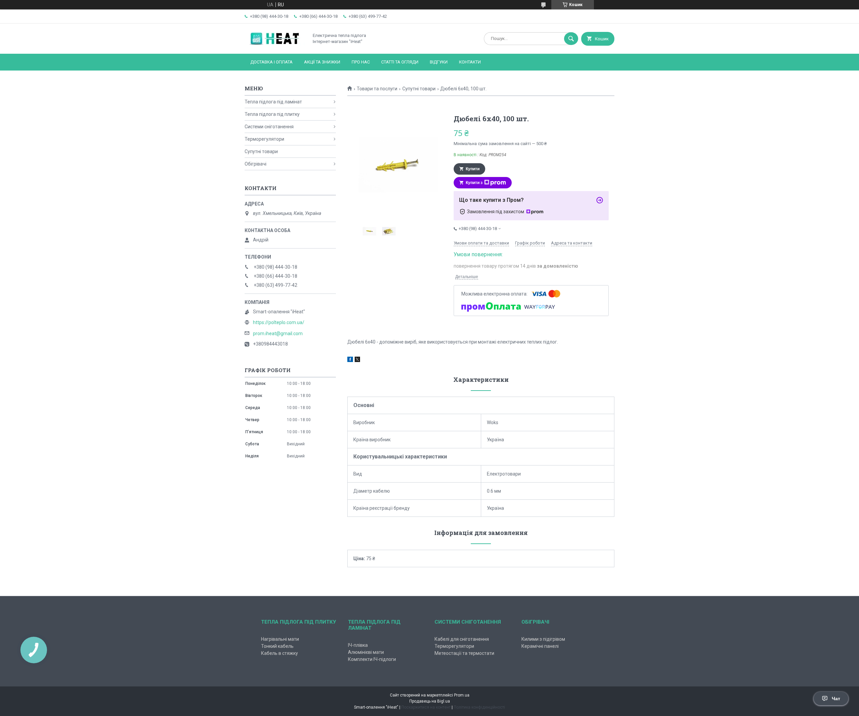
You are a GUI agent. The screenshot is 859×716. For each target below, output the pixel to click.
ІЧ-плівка (358, 645)
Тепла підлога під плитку (272, 114)
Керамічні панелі (540, 646)
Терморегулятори (264, 139)
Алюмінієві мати (366, 652)
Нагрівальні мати (280, 639)
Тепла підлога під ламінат (273, 101)
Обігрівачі (255, 164)
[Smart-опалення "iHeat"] (275, 45)
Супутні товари (419, 88)
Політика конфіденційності (479, 707)
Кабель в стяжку (279, 653)
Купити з (474, 182)
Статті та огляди (399, 61)
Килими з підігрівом (543, 639)
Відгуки (439, 61)
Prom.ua (461, 695)
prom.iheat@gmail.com (278, 333)
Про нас (361, 61)
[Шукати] (571, 38)
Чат (836, 698)
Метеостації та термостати (464, 653)
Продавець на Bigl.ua (429, 701)
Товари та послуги (377, 88)
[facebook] (350, 360)
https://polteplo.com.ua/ (278, 322)
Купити (472, 169)
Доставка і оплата (271, 61)
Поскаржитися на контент (426, 707)
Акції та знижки (322, 61)
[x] (357, 360)
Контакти (470, 61)
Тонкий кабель (277, 646)
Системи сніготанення (269, 126)
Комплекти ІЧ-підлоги (372, 659)
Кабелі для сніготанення (462, 639)
